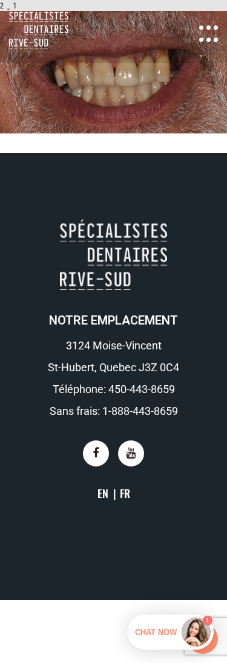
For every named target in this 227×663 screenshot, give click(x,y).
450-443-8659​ (141, 389)
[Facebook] (96, 453)
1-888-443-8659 (140, 411)
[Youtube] (131, 453)
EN (102, 493)
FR (125, 493)
